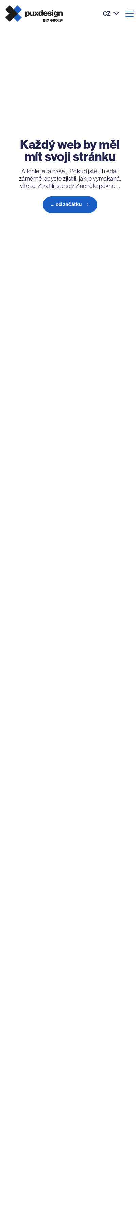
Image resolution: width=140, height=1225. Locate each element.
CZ (107, 14)
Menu (129, 13)
